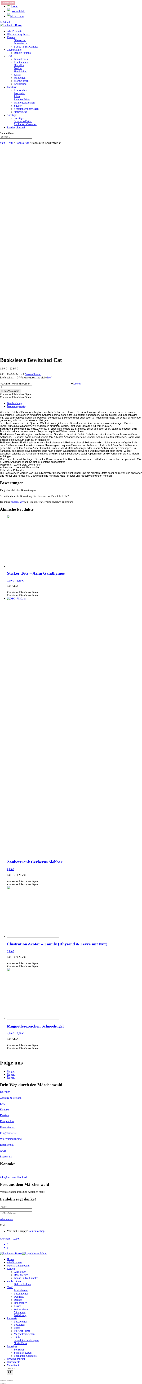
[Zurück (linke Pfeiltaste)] (1, 1383)
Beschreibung (14, 403)
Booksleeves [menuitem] (21, 1290)
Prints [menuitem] (17, 1327)
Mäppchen (19, 77)
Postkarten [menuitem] (19, 1324)
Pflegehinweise (8, 1133)
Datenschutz (7, 1144)
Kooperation (7, 1121)
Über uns (5, 1091)
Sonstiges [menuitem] (12, 1346)
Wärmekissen (21, 80)
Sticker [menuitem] (17, 1337)
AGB (3, 1150)
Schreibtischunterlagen (26, 108)
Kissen (17, 74)
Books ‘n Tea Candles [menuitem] (26, 1278)
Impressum (6, 1156)
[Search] (10, 1372)
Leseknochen (21, 62)
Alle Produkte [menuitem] (14, 1262)
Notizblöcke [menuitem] (20, 1343)
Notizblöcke (20, 111)
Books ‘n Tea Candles (26, 46)
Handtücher (20, 71)
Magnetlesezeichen (24, 102)
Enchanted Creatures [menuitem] (25, 1355)
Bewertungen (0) (16, 406)
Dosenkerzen (21, 43)
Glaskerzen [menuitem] (20, 1271)
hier (49, 377)
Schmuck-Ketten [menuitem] (23, 1352)
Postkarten (19, 93)
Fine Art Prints (22, 99)
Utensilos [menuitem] (19, 1296)
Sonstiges (12, 115)
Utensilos (19, 65)
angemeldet (17, 501)
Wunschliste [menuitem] (13, 1361)
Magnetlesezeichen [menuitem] (24, 1334)
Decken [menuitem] (18, 1299)
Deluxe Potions (22, 52)
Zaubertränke (14, 49)
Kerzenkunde (7, 1127)
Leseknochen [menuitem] (21, 1293)
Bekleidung (20, 83)
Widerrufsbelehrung (11, 1138)
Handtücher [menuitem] (20, 1302)
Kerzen (11, 37)
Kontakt (4, 1109)
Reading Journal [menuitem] (16, 1358)
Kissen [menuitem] (17, 1306)
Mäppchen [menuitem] (19, 1312)
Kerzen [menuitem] (11, 1268)
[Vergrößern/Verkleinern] (11, 1380)
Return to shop (36, 1231)
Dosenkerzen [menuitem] (21, 1274)
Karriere (4, 1115)
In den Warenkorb (10, 391)
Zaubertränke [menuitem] (14, 1281)
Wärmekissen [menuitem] (21, 1309)
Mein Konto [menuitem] (13, 1365)
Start (2, 142)
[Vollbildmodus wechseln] (8, 1380)
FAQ (3, 1103)
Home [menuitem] (10, 1259)
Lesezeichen (20, 90)
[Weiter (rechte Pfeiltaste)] (4, 1383)
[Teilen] (4, 1380)
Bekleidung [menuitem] (20, 1315)
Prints (17, 96)
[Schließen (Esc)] (1, 1380)
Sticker (17, 105)
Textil (10, 55)
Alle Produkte (14, 31)
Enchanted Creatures (25, 124)
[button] (15, 394)
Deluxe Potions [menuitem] (22, 1284)
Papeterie (12, 87)
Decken (18, 68)
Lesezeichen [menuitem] (20, 1321)
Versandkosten (33, 374)
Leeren (77, 383)
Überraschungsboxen (18, 34)
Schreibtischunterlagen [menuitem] (26, 1340)
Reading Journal (16, 127)
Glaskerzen (20, 40)
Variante (5, 383)
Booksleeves (21, 59)
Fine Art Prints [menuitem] (22, 1330)
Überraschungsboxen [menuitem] (18, 1265)
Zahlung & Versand (10, 1097)
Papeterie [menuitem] (12, 1318)
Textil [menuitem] (10, 1287)
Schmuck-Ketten (23, 121)
